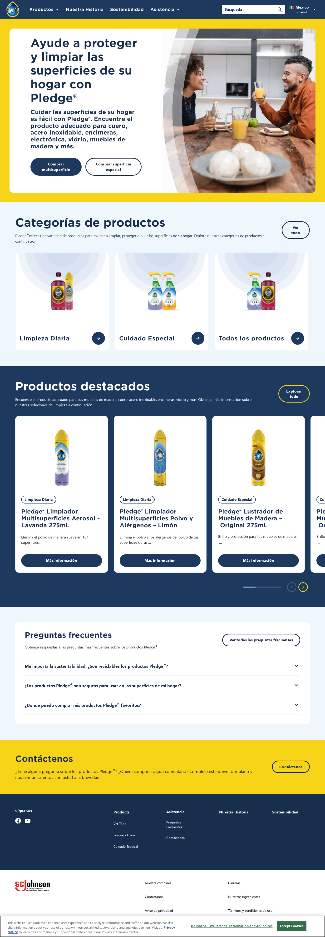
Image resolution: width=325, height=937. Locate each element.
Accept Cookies (291, 926)
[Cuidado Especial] (198, 338)
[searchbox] (250, 9)
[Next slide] (303, 587)
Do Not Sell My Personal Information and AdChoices (231, 926)
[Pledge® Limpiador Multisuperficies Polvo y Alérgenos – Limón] (160, 453)
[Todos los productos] (297, 338)
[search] (280, 9)
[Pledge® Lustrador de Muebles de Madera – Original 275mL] (258, 453)
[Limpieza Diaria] (98, 338)
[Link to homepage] (13, 9)
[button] (303, 9)
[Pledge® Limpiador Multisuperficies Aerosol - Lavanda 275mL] (61, 453)
